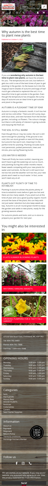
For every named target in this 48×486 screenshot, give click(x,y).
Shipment (7, 431)
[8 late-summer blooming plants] (24, 247)
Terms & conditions (12, 436)
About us (7, 426)
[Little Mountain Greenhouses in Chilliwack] (8, 6)
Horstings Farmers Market (15, 439)
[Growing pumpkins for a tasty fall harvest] (24, 310)
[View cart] (43, 12)
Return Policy (9, 434)
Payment (7, 428)
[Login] (37, 12)
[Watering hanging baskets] (24, 279)
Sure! (24, 482)
